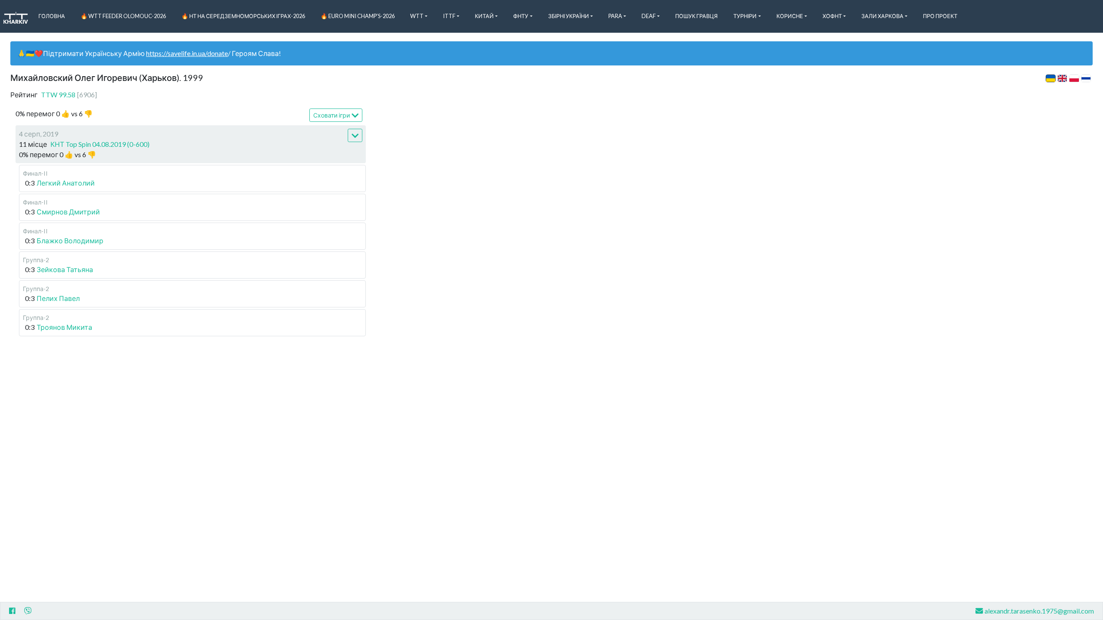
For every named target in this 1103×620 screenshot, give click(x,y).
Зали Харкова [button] (882, 15)
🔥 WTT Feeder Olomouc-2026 (123, 15)
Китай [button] (484, 15)
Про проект (940, 15)
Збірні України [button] (568, 15)
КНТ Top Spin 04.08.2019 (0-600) (100, 144)
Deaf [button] (649, 15)
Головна (51, 15)
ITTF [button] (449, 15)
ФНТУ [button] (520, 15)
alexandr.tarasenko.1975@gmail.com (1039, 611)
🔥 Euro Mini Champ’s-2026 (358, 15)
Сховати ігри (331, 115)
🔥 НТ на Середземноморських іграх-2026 (243, 15)
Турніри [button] (745, 15)
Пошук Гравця (696, 15)
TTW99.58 (69, 94)
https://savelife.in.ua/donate (187, 53)
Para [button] (615, 15)
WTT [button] (417, 15)
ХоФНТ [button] (832, 15)
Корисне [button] (789, 15)
